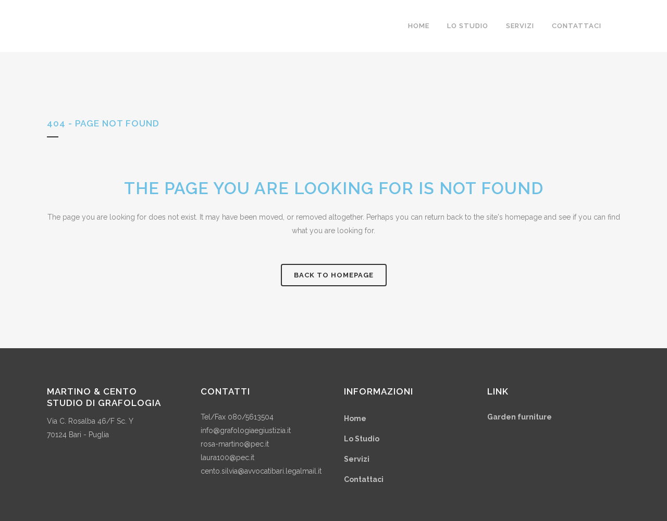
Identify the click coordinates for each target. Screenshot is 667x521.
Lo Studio (361, 439)
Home (355, 418)
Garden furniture (519, 417)
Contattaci (364, 479)
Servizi (356, 459)
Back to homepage (334, 275)
